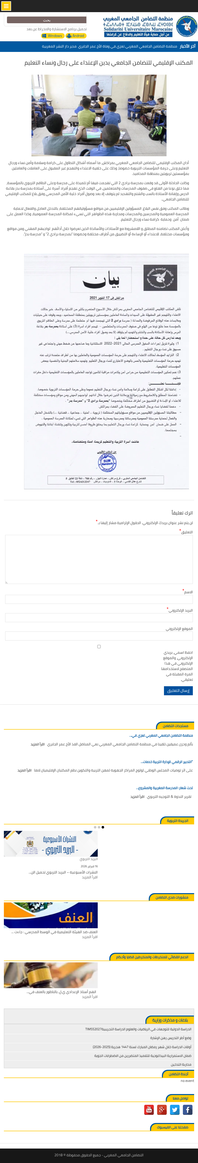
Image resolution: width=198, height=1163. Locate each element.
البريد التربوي (89, 859)
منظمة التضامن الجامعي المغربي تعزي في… (161, 735)
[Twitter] (175, 1110)
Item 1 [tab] (103, 827)
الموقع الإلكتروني (179, 628)
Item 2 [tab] (99, 827)
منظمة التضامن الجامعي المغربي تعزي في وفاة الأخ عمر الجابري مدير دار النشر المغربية (109, 45)
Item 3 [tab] (95, 827)
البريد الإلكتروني (180, 610)
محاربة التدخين (181, 1064)
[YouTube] (149, 1110)
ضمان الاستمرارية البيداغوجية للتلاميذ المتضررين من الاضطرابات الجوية (142, 1055)
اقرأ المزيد (38, 744)
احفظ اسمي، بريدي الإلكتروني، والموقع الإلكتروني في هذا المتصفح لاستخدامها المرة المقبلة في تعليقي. (177, 666)
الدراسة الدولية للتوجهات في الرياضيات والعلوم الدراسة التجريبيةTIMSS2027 (138, 1029)
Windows (55, 35)
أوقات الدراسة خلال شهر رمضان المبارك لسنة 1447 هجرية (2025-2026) (142, 1047)
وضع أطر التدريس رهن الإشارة (170, 1038)
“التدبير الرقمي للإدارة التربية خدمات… (167, 762)
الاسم (187, 592)
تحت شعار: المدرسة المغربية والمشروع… (164, 788)
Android (78, 35)
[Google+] (162, 1110)
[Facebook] (188, 1110)
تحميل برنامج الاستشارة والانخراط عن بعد (57, 29)
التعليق (186, 532)
